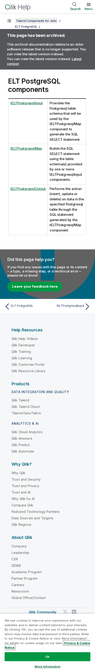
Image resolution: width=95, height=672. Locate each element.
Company (19, 546)
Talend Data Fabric (26, 413)
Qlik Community (42, 612)
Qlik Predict (21, 445)
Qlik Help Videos (25, 339)
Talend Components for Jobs (36, 21)
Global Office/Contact (29, 598)
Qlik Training (21, 352)
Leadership (21, 553)
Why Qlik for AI (23, 499)
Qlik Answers (22, 438)
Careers (18, 585)
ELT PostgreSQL (26, 26)
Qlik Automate (23, 451)
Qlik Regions (21, 524)
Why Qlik (18, 473)
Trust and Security (26, 479)
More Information (47, 666)
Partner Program (25, 578)
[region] (47, 642)
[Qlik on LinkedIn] (74, 611)
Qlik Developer (23, 345)
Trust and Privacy (25, 486)
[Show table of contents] (9, 20)
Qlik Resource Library (28, 371)
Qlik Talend (20, 400)
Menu (89, 9)
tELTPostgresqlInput (26, 103)
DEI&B (16, 565)
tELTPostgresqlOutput (28, 189)
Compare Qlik (22, 505)
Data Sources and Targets (32, 518)
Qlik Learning (22, 358)
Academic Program (27, 572)
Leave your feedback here (35, 286)
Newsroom (20, 591)
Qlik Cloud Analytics (27, 432)
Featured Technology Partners (36, 512)
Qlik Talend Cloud (25, 407)
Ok (47, 656)
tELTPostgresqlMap (26, 148)
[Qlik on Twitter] (65, 611)
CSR (15, 559)
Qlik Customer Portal (28, 364)
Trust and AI (21, 492)
